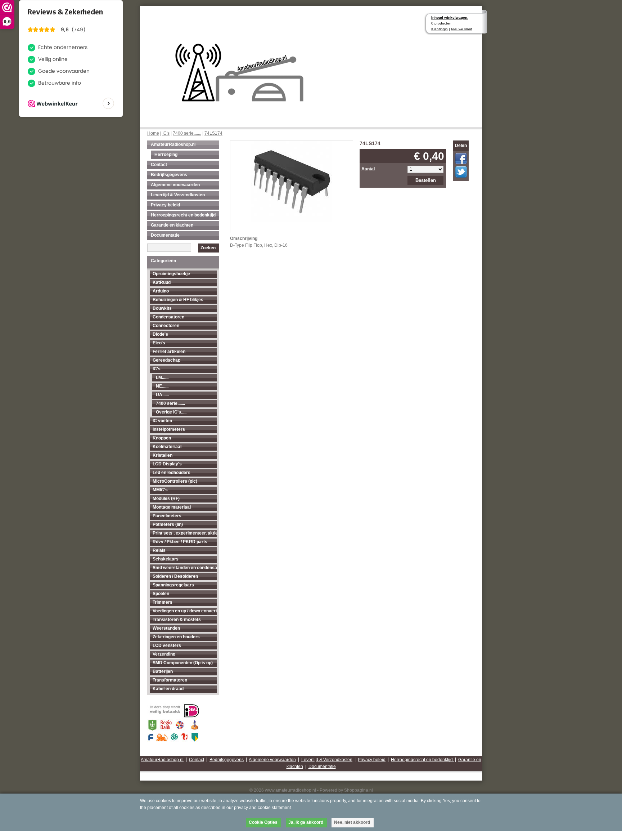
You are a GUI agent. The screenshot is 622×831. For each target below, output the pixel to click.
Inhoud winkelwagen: (449, 17)
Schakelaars (166, 559)
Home (153, 133)
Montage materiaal (172, 507)
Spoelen (161, 593)
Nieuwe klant (461, 29)
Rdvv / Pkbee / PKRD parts (180, 541)
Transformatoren (170, 680)
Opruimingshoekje (171, 273)
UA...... (162, 394)
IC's (166, 133)
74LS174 (213, 133)
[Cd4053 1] (291, 180)
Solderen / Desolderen (175, 576)
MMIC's (160, 489)
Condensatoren (168, 317)
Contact (159, 164)
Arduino (161, 291)
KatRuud (162, 282)
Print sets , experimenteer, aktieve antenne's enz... (185, 533)
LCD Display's (167, 463)
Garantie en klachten (172, 225)
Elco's (159, 342)
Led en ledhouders (171, 472)
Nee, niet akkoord (352, 822)
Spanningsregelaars (173, 584)
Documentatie (165, 235)
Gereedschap (166, 360)
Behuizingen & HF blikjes (178, 299)
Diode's (160, 334)
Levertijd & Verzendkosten (178, 194)
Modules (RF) (166, 498)
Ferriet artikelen (169, 351)
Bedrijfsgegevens (169, 174)
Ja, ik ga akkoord (305, 822)
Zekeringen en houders (176, 636)
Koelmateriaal (167, 446)
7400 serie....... (187, 133)
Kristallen (162, 455)
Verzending (164, 654)
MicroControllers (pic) (175, 481)
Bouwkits (162, 308)
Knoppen (162, 438)
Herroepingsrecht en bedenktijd (183, 215)
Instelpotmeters (169, 429)
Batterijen (163, 671)
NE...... (162, 386)
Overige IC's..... (171, 412)
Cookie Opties (263, 822)
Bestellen (425, 180)
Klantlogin (439, 29)
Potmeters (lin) (168, 524)
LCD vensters (167, 645)
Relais (159, 550)
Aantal (368, 168)
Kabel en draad (168, 688)
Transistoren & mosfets (177, 619)
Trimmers (162, 602)
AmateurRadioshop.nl (173, 144)
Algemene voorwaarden (175, 184)
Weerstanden (166, 628)
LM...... (162, 377)
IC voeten (162, 420)
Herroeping (165, 154)
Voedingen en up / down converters (185, 610)
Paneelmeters (167, 515)
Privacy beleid (165, 204)
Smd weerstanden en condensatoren (185, 567)
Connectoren (166, 325)
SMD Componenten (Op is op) (183, 662)
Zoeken (208, 247)
